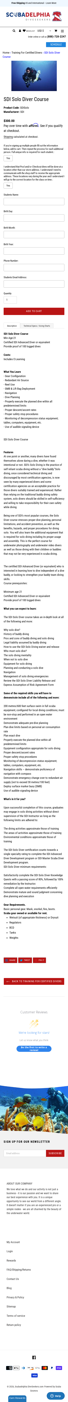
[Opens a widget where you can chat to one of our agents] (56, 1396)
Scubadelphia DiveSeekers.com (29, 1386)
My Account (13, 1242)
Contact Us (13, 1279)
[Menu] (62, 31)
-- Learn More (50, 3)
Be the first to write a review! (34, 1049)
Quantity (7, 293)
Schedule (56, 44)
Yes (8, 158)
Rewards (11, 1260)
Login (10, 1251)
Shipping (8, 136)
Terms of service (16, 1315)
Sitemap (11, 1306)
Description (12, 326)
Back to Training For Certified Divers (36, 981)
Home (6, 52)
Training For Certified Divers (27, 52)
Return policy (14, 1325)
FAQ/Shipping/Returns (19, 1269)
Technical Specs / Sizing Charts (37, 326)
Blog (9, 1288)
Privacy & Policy (15, 1297)
